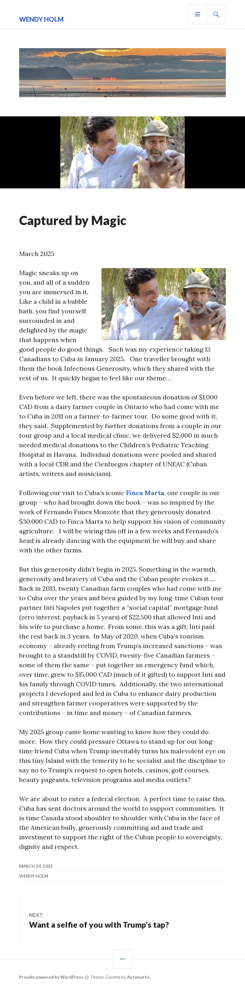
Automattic (138, 977)
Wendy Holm (41, 19)
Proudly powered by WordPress (51, 977)
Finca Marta (145, 493)
